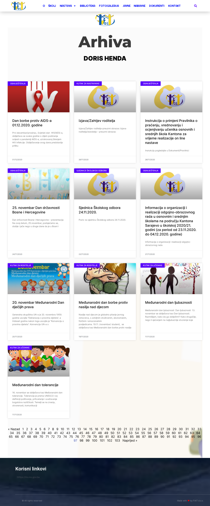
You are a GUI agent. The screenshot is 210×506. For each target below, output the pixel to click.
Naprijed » (130, 440)
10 (62, 429)
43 (68, 433)
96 (199, 437)
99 (87, 440)
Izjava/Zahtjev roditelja (97, 121)
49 (106, 433)
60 (174, 433)
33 (199, 429)
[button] (195, 5)
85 (132, 437)
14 (85, 429)
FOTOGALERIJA (109, 6)
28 (168, 429)
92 (174, 437)
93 (180, 437)
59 (167, 433)
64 (198, 433)
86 (138, 437)
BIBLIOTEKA (87, 6)
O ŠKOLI (49, 6)
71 (47, 437)
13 (79, 429)
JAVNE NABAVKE (134, 6)
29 (174, 429)
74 (65, 437)
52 (124, 433)
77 (83, 437)
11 (68, 429)
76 (77, 437)
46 (87, 433)
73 (59, 437)
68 (29, 437)
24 (144, 429)
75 (71, 437)
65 (11, 437)
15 (90, 429)
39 (43, 433)
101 (102, 440)
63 (192, 433)
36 (24, 433)
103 (117, 440)
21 (125, 429)
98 (81, 440)
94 (187, 437)
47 (93, 433)
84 (125, 437)
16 (96, 429)
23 (137, 429)
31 (187, 429)
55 (143, 433)
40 (50, 433)
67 (23, 437)
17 (102, 429)
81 (107, 437)
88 (150, 437)
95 (193, 437)
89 (156, 437)
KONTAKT (174, 6)
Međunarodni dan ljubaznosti (168, 302)
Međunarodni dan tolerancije (35, 385)
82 (113, 437)
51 (118, 433)
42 (62, 433)
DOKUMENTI (156, 6)
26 (156, 429)
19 (113, 429)
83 (119, 437)
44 (75, 433)
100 (94, 440)
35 (18, 433)
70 (41, 437)
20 (119, 429)
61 (179, 433)
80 (101, 437)
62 (186, 433)
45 (81, 433)
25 (150, 429)
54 (137, 433)
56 (149, 433)
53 (131, 433)
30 (181, 429)
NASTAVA (66, 6)
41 (55, 433)
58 (161, 433)
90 (162, 437)
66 (17, 437)
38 (37, 433)
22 (131, 429)
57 (155, 433)
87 (144, 437)
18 (107, 429)
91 (168, 437)
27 (162, 429)
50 (112, 433)
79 (95, 437)
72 (53, 437)
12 (73, 429)
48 (100, 433)
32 (193, 429)
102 (109, 440)
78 (89, 437)
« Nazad (14, 429)
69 (35, 437)
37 (31, 433)
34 (12, 433)
